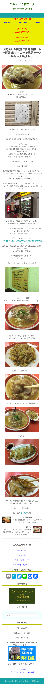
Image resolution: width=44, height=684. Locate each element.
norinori (29, 61)
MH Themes (35, 681)
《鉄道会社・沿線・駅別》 (22, 633)
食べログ (23, 513)
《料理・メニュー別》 (22, 638)
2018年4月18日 (18, 61)
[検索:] (22, 615)
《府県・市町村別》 (22, 628)
